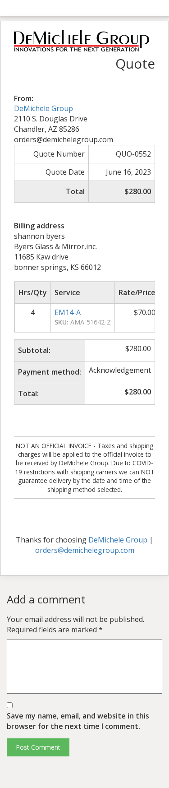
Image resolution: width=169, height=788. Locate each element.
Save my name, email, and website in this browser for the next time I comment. (78, 721)
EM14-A (68, 312)
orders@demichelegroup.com (84, 550)
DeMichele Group (43, 108)
